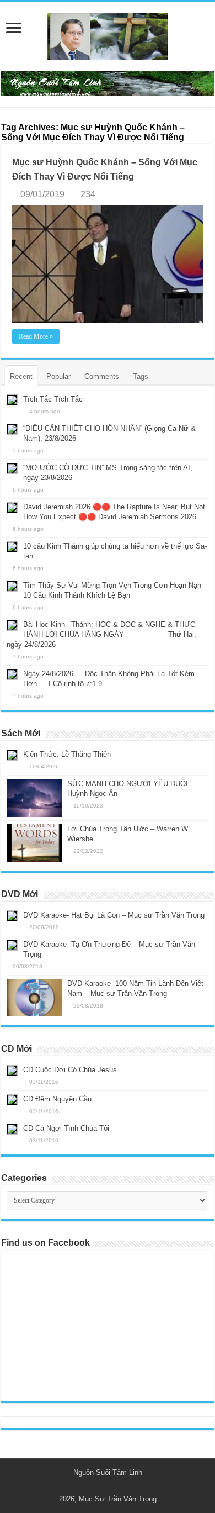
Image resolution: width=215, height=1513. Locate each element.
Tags (140, 376)
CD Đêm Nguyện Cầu (57, 1099)
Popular (58, 376)
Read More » (36, 336)
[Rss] (102, 1486)
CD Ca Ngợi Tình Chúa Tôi (66, 1128)
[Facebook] (113, 1486)
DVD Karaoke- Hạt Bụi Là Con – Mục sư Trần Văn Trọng (114, 915)
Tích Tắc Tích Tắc (53, 399)
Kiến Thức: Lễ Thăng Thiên (67, 754)
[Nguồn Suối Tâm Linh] (107, 34)
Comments (101, 376)
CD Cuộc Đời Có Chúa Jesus (70, 1070)
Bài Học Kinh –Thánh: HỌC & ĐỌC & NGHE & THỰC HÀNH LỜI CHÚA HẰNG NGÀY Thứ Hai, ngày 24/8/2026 (101, 634)
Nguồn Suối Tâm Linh (107, 1472)
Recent (21, 376)
